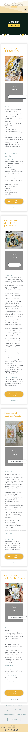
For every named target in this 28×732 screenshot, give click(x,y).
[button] (25, 9)
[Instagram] (8, 730)
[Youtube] (14, 730)
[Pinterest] (11, 730)
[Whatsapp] (17, 730)
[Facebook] (5, 730)
